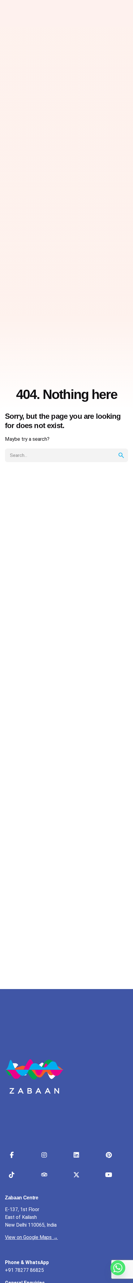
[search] (121, 455)
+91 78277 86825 (24, 1270)
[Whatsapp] (117, 1267)
